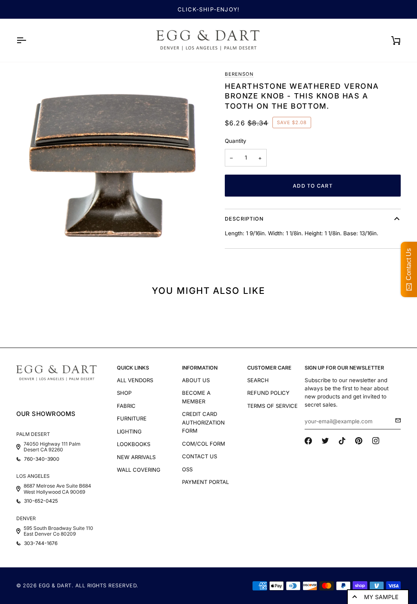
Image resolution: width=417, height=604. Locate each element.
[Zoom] (112, 166)
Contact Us (199, 456)
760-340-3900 (41, 459)
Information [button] (199, 368)
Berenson (239, 74)
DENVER (26, 518)
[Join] (396, 420)
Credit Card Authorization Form (203, 422)
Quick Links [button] (133, 368)
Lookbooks (133, 444)
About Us (196, 380)
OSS (187, 469)
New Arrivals (136, 457)
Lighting (129, 431)
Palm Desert (33, 434)
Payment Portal (205, 482)
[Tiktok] (342, 440)
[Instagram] (376, 440)
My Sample (381, 596)
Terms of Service (272, 406)
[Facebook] (308, 440)
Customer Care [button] (269, 368)
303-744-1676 (40, 543)
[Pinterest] (358, 440)
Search (258, 380)
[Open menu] (28, 40)
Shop (124, 393)
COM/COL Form (203, 443)
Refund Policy (268, 393)
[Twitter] (325, 440)
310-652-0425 (41, 501)
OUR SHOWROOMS (46, 414)
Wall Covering (138, 469)
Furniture (132, 418)
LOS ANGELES (33, 476)
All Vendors (135, 380)
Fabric (126, 406)
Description (244, 219)
